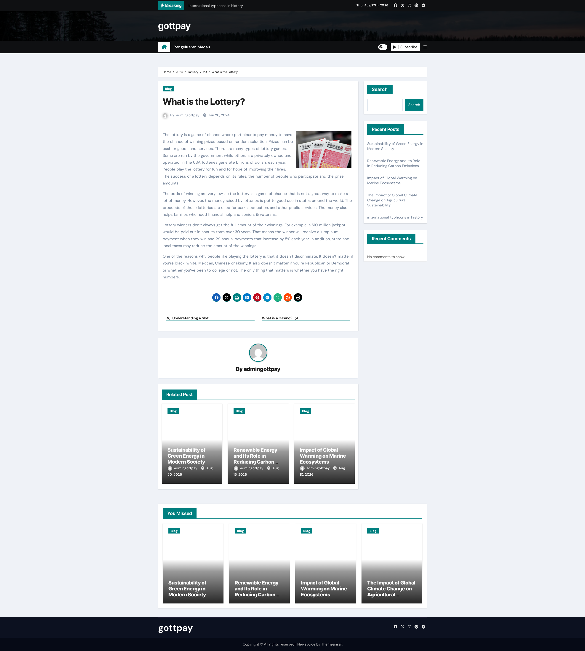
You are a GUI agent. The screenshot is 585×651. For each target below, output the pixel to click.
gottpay (174, 25)
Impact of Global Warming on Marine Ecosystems (323, 456)
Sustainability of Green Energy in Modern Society (186, 456)
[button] (425, 47)
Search (380, 89)
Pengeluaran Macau (192, 47)
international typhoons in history (395, 217)
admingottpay (187, 115)
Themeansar (331, 644)
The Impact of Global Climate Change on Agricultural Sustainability (392, 200)
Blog (168, 89)
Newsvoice (306, 644)
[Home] (164, 47)
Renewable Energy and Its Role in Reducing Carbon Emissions (255, 459)
